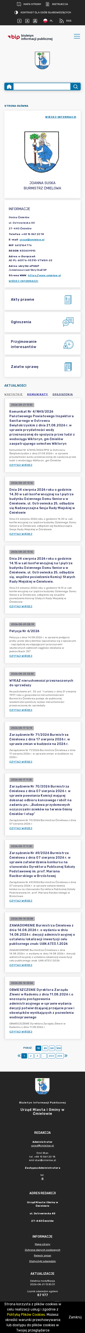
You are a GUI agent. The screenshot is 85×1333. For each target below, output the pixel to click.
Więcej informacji (23, 281)
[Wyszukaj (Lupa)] (75, 86)
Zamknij (75, 1317)
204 (51, 1055)
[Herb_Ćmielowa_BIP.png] (42, 60)
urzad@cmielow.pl (32, 239)
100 (58, 1048)
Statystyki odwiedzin (42, 1261)
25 (45, 1048)
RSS (68, 20)
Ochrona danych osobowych (42, 1249)
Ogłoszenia (63, 394)
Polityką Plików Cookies (26, 1314)
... (44, 1055)
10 (38, 1048)
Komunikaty (37, 394)
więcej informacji (60, 116)
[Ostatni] (66, 1056)
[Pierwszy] (19, 1056)
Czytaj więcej (20, 465)
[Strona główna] (9, 86)
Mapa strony (32, 4)
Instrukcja (60, 4)
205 (59, 1055)
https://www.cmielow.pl (44, 275)
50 (52, 1048)
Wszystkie (13, 394)
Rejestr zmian (42, 1255)
